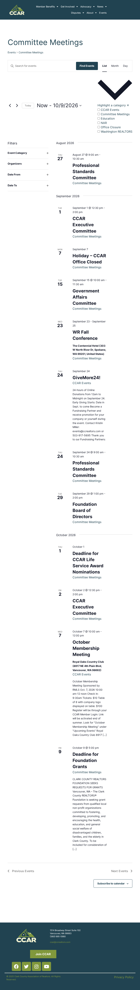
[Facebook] (16, 966)
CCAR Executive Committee (84, 224)
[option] (115, 109)
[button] (115, 106)
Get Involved (68, 6)
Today (28, 105)
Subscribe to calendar (111, 883)
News (100, 6)
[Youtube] (46, 966)
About (90, 12)
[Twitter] (26, 966)
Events (103, 12)
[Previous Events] (10, 105)
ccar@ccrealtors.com (60, 942)
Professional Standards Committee (86, 171)
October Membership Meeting (86, 648)
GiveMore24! (86, 377)
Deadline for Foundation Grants (86, 760)
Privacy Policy (124, 977)
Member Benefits (45, 6)
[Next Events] (17, 105)
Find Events (87, 65)
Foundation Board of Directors (85, 510)
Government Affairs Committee (86, 297)
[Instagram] (36, 966)
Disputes (76, 12)
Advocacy (85, 6)
